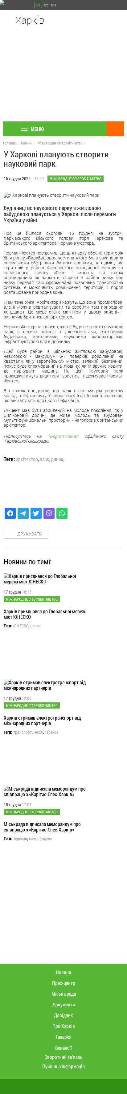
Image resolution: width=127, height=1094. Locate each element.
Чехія (38, 732)
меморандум (40, 838)
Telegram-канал (62, 436)
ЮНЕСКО (21, 625)
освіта (36, 625)
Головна (9, 142)
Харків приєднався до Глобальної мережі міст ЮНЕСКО (45, 614)
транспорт (22, 732)
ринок (57, 459)
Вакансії (63, 1048)
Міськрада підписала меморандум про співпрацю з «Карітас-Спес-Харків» (42, 827)
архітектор (27, 459)
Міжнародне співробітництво (60, 142)
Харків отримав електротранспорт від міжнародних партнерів (42, 720)
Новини (26, 142)
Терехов (52, 732)
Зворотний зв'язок (64, 1057)
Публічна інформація (63, 1066)
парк (44, 459)
